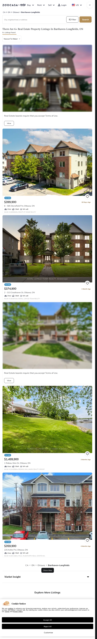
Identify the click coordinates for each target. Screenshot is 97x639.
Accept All (47, 620)
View (9, 123)
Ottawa (41, 565)
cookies (10, 608)
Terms (7, 611)
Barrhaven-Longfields (58, 565)
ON (32, 565)
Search (85, 19)
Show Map (47, 570)
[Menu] (90, 5)
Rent (39, 5)
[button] (47, 577)
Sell (50, 5)
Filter (73, 19)
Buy (29, 5)
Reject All (48, 626)
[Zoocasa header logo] (14, 5)
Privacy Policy (18, 611)
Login (63, 5)
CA (26, 565)
